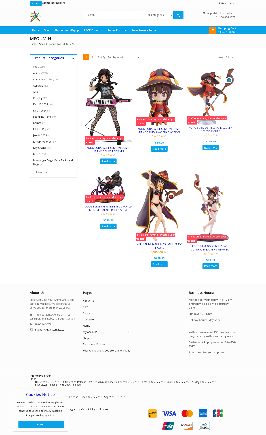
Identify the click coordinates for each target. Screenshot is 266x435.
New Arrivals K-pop (67, 30)
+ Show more (41, 172)
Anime (37, 73)
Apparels (38, 85)
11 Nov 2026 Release (73, 382)
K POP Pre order (93, 30)
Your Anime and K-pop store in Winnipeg (106, 350)
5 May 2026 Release (204, 382)
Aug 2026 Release (67, 397)
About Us (88, 301)
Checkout (88, 313)
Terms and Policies (94, 344)
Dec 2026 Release (91, 397)
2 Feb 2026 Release (127, 382)
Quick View (110, 147)
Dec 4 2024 (40, 110)
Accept (41, 424)
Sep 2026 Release (114, 397)
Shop (47, 30)
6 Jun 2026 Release (46, 384)
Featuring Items (42, 116)
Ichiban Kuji (40, 129)
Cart (85, 307)
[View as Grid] (86, 57)
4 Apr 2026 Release (178, 382)
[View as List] (92, 57)
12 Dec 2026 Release (101, 382)
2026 (36, 67)
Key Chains (39, 147)
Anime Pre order (117, 30)
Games (37, 123)
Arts (35, 91)
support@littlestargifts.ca (49, 329)
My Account (90, 332)
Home (36, 30)
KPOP (36, 154)
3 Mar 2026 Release (153, 382)
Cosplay (37, 98)
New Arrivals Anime (144, 30)
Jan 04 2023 (40, 135)
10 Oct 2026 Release (47, 382)
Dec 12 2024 (40, 104)
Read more (108, 161)
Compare (88, 319)
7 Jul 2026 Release (70, 384)
